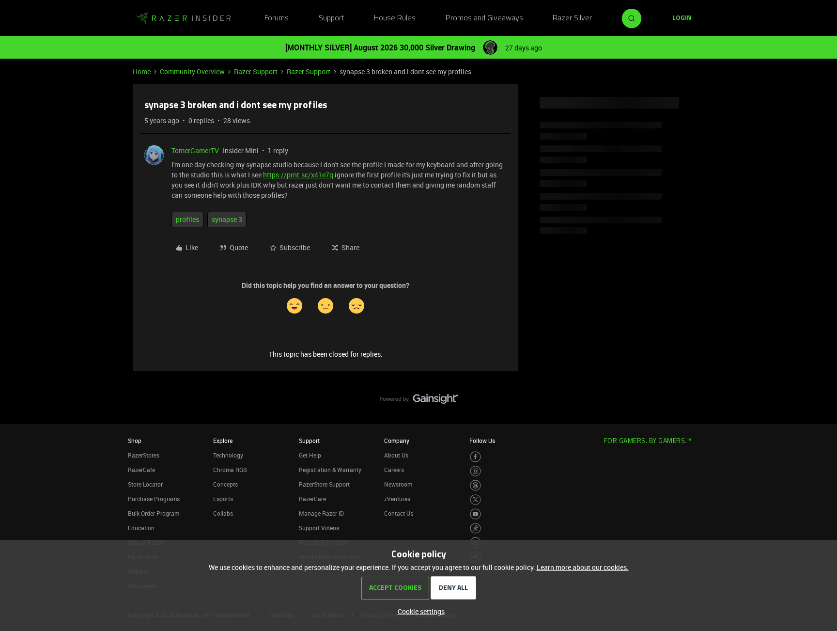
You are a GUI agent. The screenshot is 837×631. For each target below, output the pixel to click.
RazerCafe (141, 469)
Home (142, 71)
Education (141, 528)
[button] (682, 18)
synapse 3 (227, 219)
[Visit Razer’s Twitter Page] (475, 500)
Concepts (225, 484)
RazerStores (143, 455)
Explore (222, 440)
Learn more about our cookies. (583, 567)
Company (396, 440)
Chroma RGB (230, 469)
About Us (396, 455)
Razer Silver (572, 18)
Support (331, 18)
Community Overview (192, 71)
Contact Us (398, 513)
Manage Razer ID (321, 513)
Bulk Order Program (153, 513)
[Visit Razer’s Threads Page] (475, 485)
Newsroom (398, 484)
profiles (187, 219)
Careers (394, 469)
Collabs (223, 513)
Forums (276, 18)
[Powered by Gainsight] (419, 401)
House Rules (395, 18)
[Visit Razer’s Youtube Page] (475, 514)
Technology (228, 455)
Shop (134, 440)
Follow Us (482, 440)
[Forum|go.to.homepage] (183, 18)
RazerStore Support (324, 484)
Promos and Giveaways (484, 18)
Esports (223, 499)
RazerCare (312, 499)
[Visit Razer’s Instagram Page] (475, 471)
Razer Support (256, 71)
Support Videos (319, 528)
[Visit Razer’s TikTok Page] (475, 528)
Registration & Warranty (330, 469)
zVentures (397, 499)
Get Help (310, 455)
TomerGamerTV (195, 150)
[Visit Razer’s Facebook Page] (475, 457)
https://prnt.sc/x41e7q (298, 174)
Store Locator (145, 484)
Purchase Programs (154, 499)
